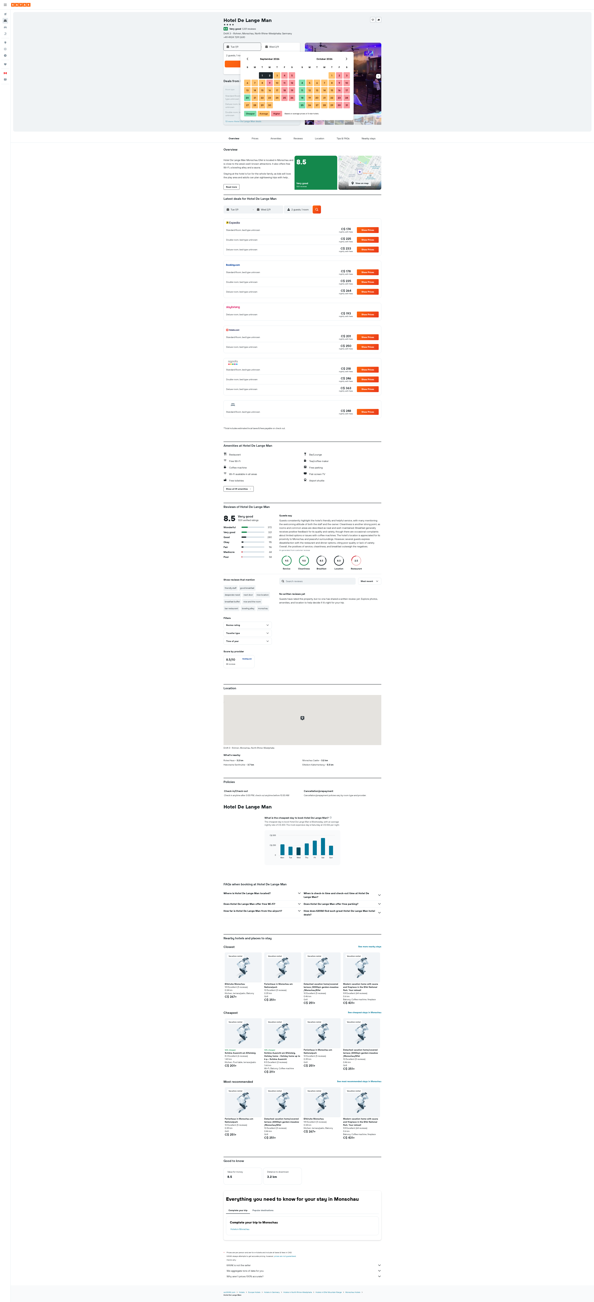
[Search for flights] (5, 14)
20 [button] (247, 97)
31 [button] (347, 105)
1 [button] (262, 75)
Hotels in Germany (272, 1292)
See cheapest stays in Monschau (364, 1012)
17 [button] (277, 90)
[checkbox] (239, 661)
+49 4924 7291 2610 (234, 37)
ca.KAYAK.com (229, 1292)
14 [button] (255, 90)
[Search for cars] (5, 27)
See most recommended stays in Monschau (359, 1081)
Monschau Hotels (352, 1292)
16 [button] (270, 90)
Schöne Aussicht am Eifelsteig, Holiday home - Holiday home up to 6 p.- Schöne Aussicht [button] (282, 1056)
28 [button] (254, 105)
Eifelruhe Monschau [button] (235, 984)
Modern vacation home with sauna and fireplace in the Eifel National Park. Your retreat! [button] (360, 987)
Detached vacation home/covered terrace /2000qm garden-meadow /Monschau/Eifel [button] (321, 987)
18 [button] (284, 90)
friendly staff (230, 588)
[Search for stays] (5, 21)
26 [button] (292, 97)
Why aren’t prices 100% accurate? (245, 1276)
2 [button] (269, 75)
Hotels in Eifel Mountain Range (329, 1292)
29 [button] (262, 105)
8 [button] (262, 82)
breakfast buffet (232, 601)
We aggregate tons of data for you (245, 1270)
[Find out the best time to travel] (5, 55)
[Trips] (5, 64)
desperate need (232, 594)
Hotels (242, 1292)
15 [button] (262, 90)
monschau (263, 608)
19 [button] (292, 90)
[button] (5, 4)
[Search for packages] (5, 34)
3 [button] (277, 75)
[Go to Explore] (5, 42)
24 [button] (277, 97)
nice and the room (252, 601)
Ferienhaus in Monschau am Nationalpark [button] (278, 985)
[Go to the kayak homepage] (20, 5)
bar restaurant (231, 608)
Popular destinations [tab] (262, 1210)
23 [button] (269, 97)
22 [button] (262, 97)
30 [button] (269, 105)
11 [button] (284, 82)
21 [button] (255, 97)
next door (248, 594)
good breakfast (247, 588)
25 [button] (284, 97)
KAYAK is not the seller (239, 1265)
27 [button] (247, 105)
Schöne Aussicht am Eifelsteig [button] (240, 1053)
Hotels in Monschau (239, 1229)
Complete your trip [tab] (238, 1210)
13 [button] (247, 90)
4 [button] (284, 75)
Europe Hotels (254, 1292)
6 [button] (247, 82)
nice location (263, 594)
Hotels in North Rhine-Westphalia (297, 1292)
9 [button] (269, 82)
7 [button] (254, 82)
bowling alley (248, 608)
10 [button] (277, 82)
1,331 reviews (249, 28)
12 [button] (292, 82)
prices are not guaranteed (285, 1256)
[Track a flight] (5, 49)
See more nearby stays (369, 946)
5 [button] (292, 75)
